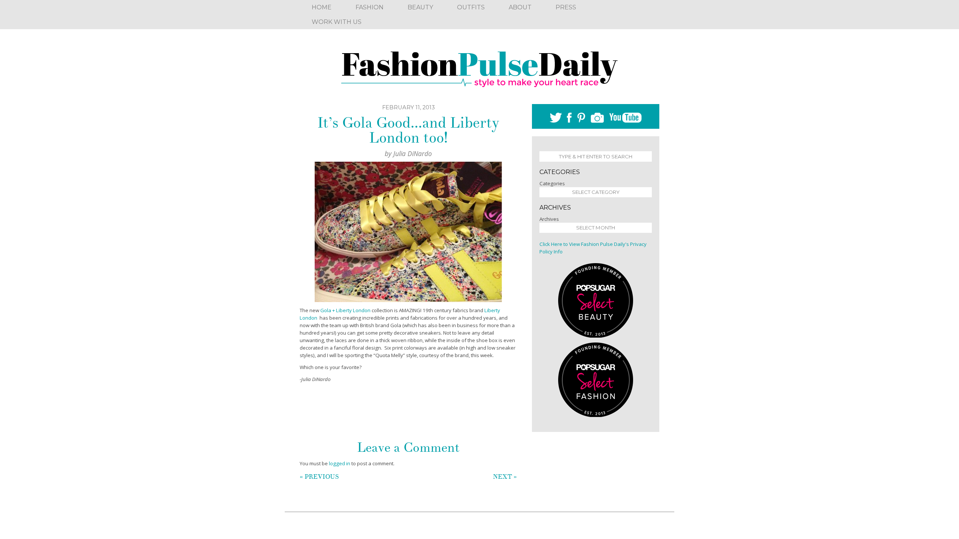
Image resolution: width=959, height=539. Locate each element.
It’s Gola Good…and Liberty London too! (408, 130)
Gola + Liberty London (344, 310)
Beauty (420, 7)
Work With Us (336, 21)
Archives (549, 219)
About (520, 7)
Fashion (370, 7)
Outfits (471, 7)
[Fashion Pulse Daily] (479, 66)
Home (322, 7)
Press (566, 7)
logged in (339, 463)
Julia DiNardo (412, 153)
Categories (552, 183)
